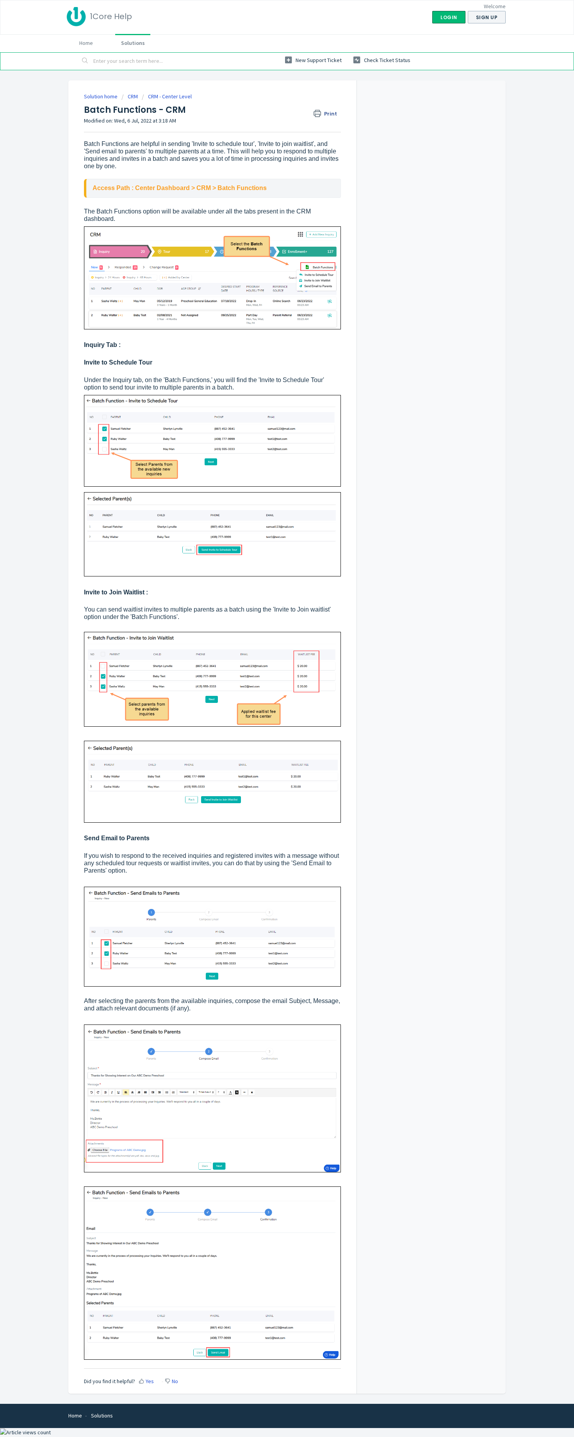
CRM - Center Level (170, 96)
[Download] (272, 636)
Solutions (133, 42)
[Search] (85, 61)
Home (86, 42)
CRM (133, 96)
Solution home (101, 96)
